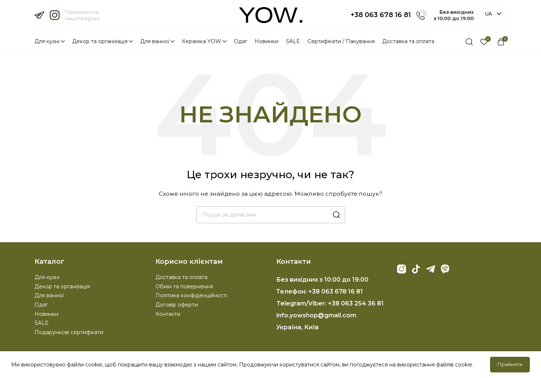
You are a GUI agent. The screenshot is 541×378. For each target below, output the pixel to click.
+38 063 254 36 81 (356, 303)
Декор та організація (62, 286)
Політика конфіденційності (191, 295)
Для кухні (47, 277)
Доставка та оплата (181, 277)
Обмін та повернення (184, 286)
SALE (42, 323)
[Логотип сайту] (270, 14)
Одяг (41, 304)
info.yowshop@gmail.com (316, 315)
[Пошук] (469, 41)
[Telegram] (430, 269)
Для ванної (49, 295)
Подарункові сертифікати (69, 332)
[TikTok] (416, 269)
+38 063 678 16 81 (381, 15)
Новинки (46, 314)
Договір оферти (176, 304)
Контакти (167, 314)
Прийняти (509, 364)
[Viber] (445, 269)
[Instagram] (401, 269)
